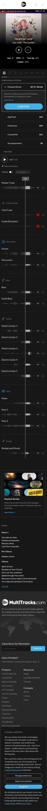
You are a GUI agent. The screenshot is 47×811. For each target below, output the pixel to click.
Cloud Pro (6, 713)
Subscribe (23, 106)
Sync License (7, 685)
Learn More (8, 100)
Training (27, 681)
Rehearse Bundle (9, 681)
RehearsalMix (8, 718)
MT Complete (8, 689)
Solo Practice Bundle (11, 726)
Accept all (23, 787)
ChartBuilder (7, 722)
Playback (6, 701)
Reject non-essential (23, 781)
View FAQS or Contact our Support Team (19, 661)
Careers (27, 696)
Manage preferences (23, 776)
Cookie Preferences (13, 770)
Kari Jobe (17, 42)
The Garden (29, 42)
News (26, 700)
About (26, 692)
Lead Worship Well (32, 677)
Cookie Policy (10, 803)
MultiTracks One (9, 673)
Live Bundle (7, 677)
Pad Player (6, 705)
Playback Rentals (9, 709)
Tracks (4, 697)
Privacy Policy (25, 803)
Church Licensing (9, 693)
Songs (26, 673)
